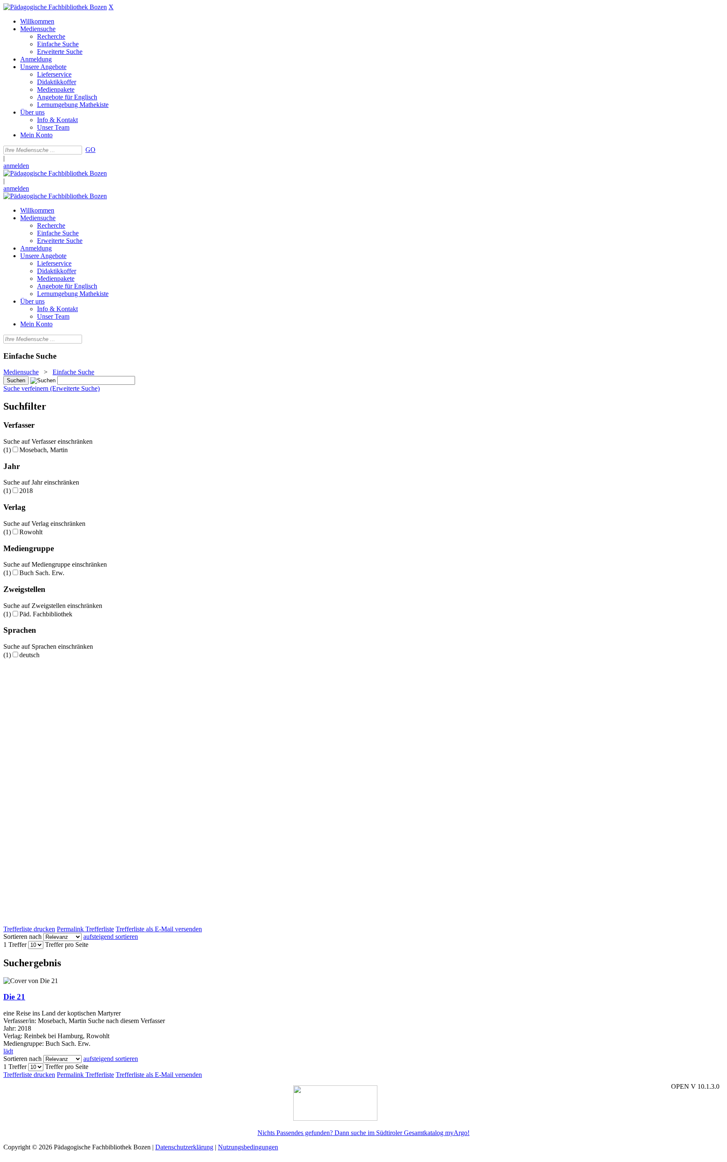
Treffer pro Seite (66, 944)
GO (90, 149)
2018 (26, 490)
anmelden (16, 165)
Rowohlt (30, 532)
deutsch (29, 654)
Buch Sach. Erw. (41, 572)
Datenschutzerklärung (184, 1147)
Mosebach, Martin (43, 449)
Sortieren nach (22, 936)
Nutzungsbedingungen (248, 1147)
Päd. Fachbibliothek (45, 614)
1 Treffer (15, 944)
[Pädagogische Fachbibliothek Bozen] (55, 7)
